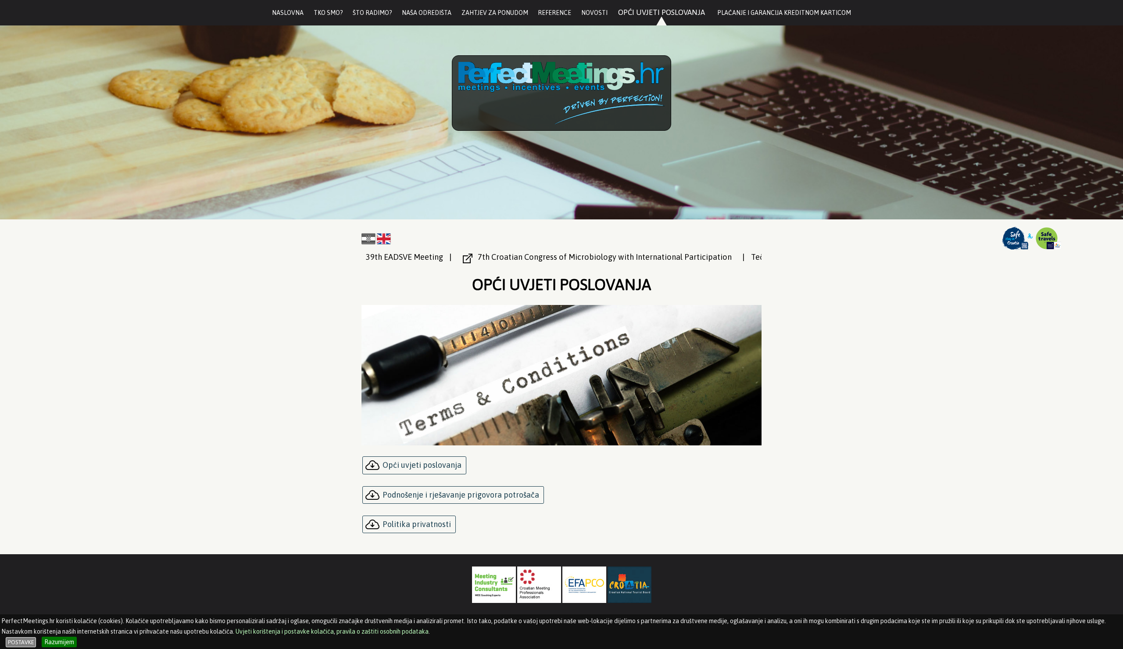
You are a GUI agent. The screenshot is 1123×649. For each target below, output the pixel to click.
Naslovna (288, 12)
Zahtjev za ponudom (494, 12)
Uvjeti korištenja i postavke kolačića (285, 631)
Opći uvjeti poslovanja (661, 12)
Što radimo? (372, 12)
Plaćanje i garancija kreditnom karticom (784, 12)
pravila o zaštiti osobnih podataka (382, 631)
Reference (554, 12)
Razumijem (59, 641)
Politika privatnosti (417, 524)
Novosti (594, 12)
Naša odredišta (426, 12)
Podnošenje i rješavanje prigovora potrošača (461, 494)
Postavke (21, 642)
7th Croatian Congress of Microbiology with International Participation (538, 257)
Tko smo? (328, 12)
